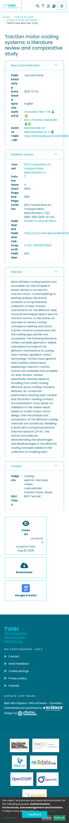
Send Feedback (19, 664)
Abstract (17, 272)
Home (6, 17)
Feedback (34, 814)
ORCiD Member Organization (45, 745)
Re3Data (43, 762)
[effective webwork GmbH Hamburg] (27, 713)
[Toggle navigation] (61, 6)
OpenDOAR (21, 779)
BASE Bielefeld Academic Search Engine (34, 796)
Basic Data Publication (25, 65)
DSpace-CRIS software (31, 703)
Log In (48, 6)
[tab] (34, 65)
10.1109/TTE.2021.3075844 (40, 221)
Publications (24, 17)
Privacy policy (18, 678)
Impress (14, 686)
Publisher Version (22, 154)
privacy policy (47, 811)
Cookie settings (19, 671)
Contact (14, 656)
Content (16, 466)
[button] (54, 6)
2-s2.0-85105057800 (37, 245)
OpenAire (47, 779)
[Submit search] (38, 6)
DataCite (19, 762)
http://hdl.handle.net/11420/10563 (46, 136)
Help (43, 6)
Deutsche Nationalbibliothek (19, 745)
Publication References (23, 20)
